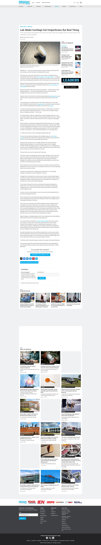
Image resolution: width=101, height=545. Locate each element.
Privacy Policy (45, 540)
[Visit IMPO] (50, 502)
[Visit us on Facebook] (47, 538)
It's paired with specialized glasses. (48, 463)
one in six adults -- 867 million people (45, 76)
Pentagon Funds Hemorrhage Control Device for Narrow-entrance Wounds (66, 56)
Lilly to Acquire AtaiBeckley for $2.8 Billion (50, 485)
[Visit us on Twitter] (50, 538)
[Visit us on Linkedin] (53, 538)
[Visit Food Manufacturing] (32, 502)
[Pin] (33, 258)
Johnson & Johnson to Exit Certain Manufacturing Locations (70, 485)
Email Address (41, 272)
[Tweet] (30, 258)
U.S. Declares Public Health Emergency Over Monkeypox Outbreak (42, 305)
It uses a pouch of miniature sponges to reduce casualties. (49, 370)
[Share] (24, 258)
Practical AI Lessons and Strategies (73, 304)
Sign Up (22, 518)
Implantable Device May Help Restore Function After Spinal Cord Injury (67, 64)
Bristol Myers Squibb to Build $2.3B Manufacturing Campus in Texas (29, 414)
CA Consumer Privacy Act (64, 540)
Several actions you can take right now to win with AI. (29, 370)
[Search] (78, 2)
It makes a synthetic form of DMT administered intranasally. (48, 489)
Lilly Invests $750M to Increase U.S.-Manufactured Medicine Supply (50, 438)
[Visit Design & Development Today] (23, 502)
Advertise (39, 540)
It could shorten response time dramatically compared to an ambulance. (70, 395)
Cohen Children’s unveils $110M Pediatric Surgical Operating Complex (27, 305)
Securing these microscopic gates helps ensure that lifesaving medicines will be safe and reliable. (70, 465)
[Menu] (81, 2)
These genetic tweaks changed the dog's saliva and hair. (70, 418)
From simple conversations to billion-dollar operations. (70, 439)
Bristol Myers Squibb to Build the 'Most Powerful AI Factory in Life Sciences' (29, 485)
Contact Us (34, 540)
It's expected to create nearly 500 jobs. (28, 417)
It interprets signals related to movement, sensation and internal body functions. (28, 394)
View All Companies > (71, 87)
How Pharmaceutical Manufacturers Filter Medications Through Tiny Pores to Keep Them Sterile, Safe (71, 461)
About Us (29, 540)
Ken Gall (51, 105)
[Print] (21, 258)
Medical (30, 26)
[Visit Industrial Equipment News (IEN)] (41, 502)
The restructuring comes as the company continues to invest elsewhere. (70, 489)
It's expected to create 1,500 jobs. (27, 440)
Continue (41, 278)
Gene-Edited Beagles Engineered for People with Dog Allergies (70, 414)
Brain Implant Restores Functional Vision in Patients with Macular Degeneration (49, 461)
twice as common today (42, 221)
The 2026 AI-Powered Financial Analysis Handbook (27, 367)
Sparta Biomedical (54, 96)
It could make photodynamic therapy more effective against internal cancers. (49, 395)
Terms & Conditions (54, 540)
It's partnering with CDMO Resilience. (48, 440)
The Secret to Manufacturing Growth (70, 437)
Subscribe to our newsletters (40, 254)
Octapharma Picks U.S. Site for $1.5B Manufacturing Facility (29, 438)
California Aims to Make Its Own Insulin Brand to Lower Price (58, 305)
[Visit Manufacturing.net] (69, 502)
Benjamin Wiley (41, 104)
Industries (23, 26)
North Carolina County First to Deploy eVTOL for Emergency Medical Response (70, 391)
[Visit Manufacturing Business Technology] (78, 502)
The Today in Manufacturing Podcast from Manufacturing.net (67, 49)
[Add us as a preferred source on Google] (36, 258)
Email (20, 512)
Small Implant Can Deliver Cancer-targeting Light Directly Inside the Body (67, 72)
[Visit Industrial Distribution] (60, 502)
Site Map (72, 540)
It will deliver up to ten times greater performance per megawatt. (27, 489)
